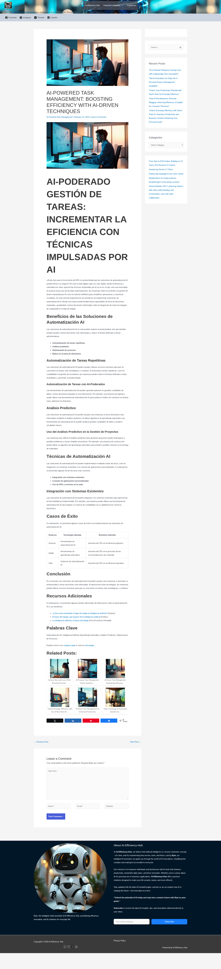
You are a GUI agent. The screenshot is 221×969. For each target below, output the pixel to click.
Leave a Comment (98, 117)
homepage (89, 645)
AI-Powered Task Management (59, 117)
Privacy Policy (120, 941)
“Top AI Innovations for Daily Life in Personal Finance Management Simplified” (163, 82)
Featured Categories (111, 5)
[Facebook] (65, 947)
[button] (121, 5)
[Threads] (72, 947)
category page (69, 645)
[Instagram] (69, 947)
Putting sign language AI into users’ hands (166, 174)
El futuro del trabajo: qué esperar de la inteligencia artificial (76, 617)
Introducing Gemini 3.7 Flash (161, 169)
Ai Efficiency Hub (92, 5)
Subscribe (169, 922)
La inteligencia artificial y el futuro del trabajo (70, 620)
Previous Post (41, 742)
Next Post (135, 742)
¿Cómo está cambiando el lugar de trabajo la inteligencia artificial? (79, 613)
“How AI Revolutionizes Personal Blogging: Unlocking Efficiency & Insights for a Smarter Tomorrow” (166, 102)
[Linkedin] (76, 947)
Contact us (131, 5)
